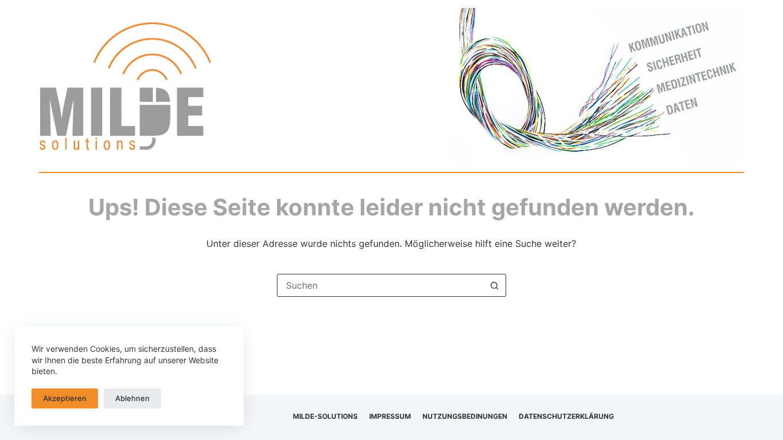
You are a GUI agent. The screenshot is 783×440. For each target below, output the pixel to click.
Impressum (390, 416)
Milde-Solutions (325, 416)
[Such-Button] (495, 285)
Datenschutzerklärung (566, 416)
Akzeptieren (65, 398)
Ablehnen (132, 398)
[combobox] (380, 285)
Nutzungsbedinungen (464, 416)
